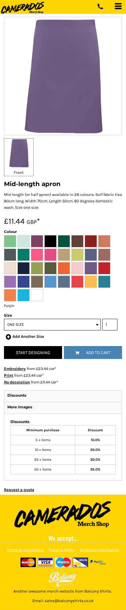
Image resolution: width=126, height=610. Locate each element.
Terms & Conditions (25, 549)
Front (19, 172)
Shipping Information (99, 549)
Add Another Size (28, 336)
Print (8, 375)
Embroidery (15, 368)
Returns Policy (62, 549)
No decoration (17, 382)
